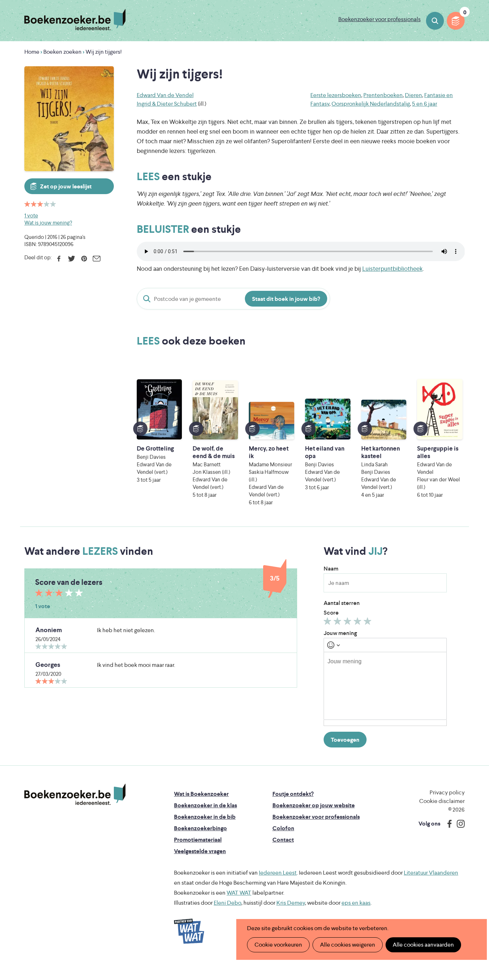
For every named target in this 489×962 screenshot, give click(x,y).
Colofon (283, 828)
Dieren (413, 95)
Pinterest (84, 258)
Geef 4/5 (358, 622)
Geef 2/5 (338, 622)
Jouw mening (340, 633)
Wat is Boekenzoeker (201, 794)
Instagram (458, 824)
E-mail (96, 258)
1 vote (31, 215)
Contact (283, 839)
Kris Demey (290, 902)
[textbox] (385, 686)
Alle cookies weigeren (347, 944)
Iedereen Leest (278, 872)
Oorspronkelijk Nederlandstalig (370, 103)
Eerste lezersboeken (335, 95)
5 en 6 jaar (424, 103)
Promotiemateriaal (198, 839)
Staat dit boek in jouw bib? (286, 299)
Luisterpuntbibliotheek (392, 269)
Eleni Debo (227, 902)
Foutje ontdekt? (293, 794)
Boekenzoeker (75, 19)
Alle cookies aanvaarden (423, 944)
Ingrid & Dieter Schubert (167, 103)
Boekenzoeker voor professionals (379, 19)
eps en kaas (356, 902)
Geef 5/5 (368, 622)
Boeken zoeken (435, 21)
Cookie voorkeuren (278, 944)
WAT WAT (239, 892)
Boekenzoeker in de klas (205, 805)
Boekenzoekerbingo (200, 828)
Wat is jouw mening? (48, 222)
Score (331, 612)
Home (31, 52)
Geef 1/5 (328, 622)
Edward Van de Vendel (165, 95)
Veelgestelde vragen (200, 851)
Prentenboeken (383, 95)
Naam (331, 568)
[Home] (75, 794)
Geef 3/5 (348, 622)
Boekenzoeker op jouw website (313, 805)
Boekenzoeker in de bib (205, 817)
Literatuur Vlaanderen (431, 872)
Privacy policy (447, 792)
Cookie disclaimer (442, 801)
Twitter (71, 258)
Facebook (59, 258)
